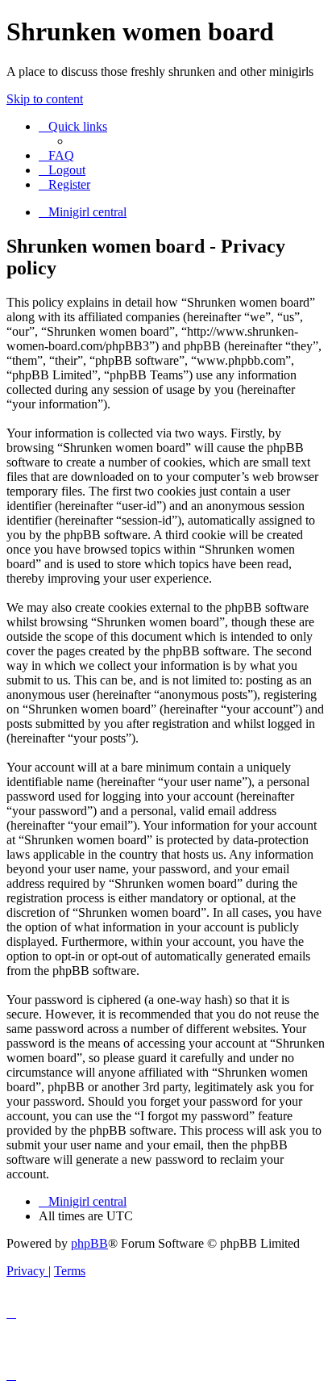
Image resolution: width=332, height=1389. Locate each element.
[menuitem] (56, 155)
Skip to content (44, 99)
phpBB (89, 1243)
